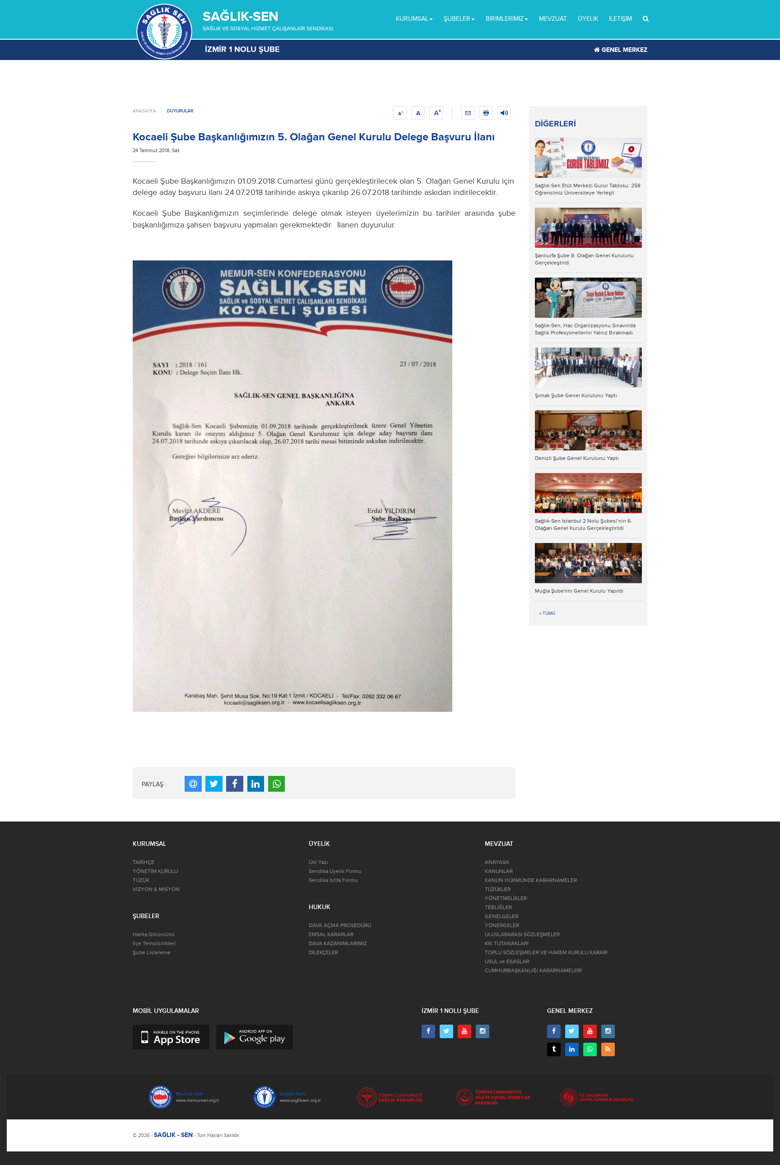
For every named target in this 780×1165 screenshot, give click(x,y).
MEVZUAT (553, 19)
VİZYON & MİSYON (156, 889)
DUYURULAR (180, 111)
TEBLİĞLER (498, 907)
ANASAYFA (144, 111)
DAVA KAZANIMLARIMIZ (338, 943)
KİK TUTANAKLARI (507, 943)
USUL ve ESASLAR (507, 961)
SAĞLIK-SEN (241, 16)
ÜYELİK (588, 19)
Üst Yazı (318, 862)
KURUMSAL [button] (412, 19)
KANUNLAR (499, 871)
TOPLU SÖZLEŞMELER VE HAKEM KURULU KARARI (546, 952)
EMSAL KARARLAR (331, 934)
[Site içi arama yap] (645, 19)
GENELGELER (501, 916)
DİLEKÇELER (323, 952)
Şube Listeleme (152, 952)
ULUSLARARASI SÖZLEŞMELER (522, 934)
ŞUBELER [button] (457, 19)
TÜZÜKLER (498, 889)
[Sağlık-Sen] (164, 31)
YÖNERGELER (502, 925)
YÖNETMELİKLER (506, 898)
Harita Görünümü (154, 934)
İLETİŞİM (620, 19)
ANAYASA (497, 862)
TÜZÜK (141, 880)
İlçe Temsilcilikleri (154, 943)
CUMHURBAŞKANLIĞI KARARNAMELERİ (533, 970)
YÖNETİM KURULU (155, 871)
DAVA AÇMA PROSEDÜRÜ (340, 925)
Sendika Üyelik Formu (335, 871)
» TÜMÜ (547, 613)
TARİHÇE (143, 862)
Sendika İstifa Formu (333, 880)
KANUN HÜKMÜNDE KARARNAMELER (531, 880)
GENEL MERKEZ (623, 50)
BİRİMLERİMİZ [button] (505, 19)
